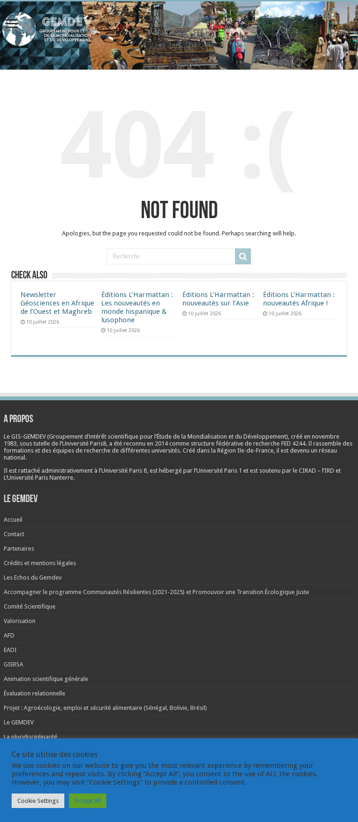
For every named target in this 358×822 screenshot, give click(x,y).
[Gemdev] (179, 29)
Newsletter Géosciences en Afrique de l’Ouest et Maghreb (57, 303)
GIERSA (13, 664)
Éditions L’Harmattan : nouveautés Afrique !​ (299, 299)
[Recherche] (243, 256)
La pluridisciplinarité (30, 736)
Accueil (13, 519)
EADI (10, 649)
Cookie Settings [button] (38, 800)
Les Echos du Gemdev (33, 577)
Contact (14, 534)
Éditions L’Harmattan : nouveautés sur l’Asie (218, 299)
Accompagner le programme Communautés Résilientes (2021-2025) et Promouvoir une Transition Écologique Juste (156, 591)
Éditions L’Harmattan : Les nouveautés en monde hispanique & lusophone (137, 307)
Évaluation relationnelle (34, 693)
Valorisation (19, 620)
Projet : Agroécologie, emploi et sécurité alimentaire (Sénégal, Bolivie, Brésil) (105, 707)
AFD (9, 635)
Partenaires (19, 548)
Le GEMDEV (19, 722)
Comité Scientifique (29, 606)
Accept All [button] (88, 800)
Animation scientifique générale (46, 678)
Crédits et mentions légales (40, 563)
